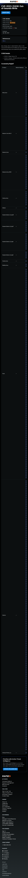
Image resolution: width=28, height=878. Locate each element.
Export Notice (4, 867)
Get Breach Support (7, 794)
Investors (4, 809)
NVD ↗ (4, 40)
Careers (4, 811)
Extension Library (6, 835)
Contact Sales (5, 796)
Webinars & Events (6, 820)
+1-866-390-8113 (6, 845)
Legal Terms (4, 864)
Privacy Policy (5, 865)
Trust (3, 869)
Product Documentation (8, 834)
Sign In (4, 831)
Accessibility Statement (6, 873)
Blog (3, 817)
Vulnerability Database (7, 823)
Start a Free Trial (6, 791)
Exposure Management (8, 783)
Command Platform (7, 781)
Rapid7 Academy (6, 837)
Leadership (5, 803)
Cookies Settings (5, 875)
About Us (4, 802)
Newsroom (5, 805)
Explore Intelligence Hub (10, 769)
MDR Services (5, 784)
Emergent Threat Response (9, 819)
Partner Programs (6, 808)
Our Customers (6, 806)
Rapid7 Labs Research (7, 822)
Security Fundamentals (8, 825)
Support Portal (6, 832)
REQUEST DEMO (5, 12)
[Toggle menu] (26, 1)
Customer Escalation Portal (9, 839)
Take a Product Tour (7, 792)
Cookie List (4, 871)
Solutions (4, 786)
